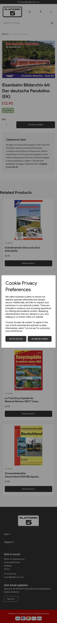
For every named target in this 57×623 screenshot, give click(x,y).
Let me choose (16, 339)
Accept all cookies (39, 339)
